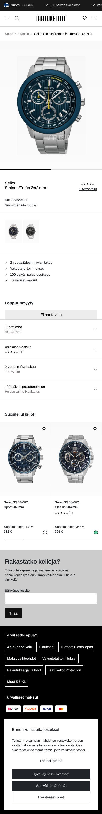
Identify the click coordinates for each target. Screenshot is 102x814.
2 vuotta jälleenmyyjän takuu (30, 262)
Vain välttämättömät (51, 786)
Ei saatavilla (51, 315)
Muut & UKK (16, 682)
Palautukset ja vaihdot (24, 670)
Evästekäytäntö (51, 761)
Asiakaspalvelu (19, 647)
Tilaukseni (46, 647)
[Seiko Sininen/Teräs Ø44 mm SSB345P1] (76, 459)
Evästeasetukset (51, 797)
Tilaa (13, 613)
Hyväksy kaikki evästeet (51, 774)
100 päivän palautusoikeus (29, 274)
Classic (23, 34)
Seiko (9, 34)
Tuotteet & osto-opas (77, 647)
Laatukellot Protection (64, 670)
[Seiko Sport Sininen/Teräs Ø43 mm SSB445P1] (25, 459)
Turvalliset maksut (23, 280)
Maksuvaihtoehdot (21, 658)
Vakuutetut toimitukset (26, 268)
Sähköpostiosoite (17, 590)
